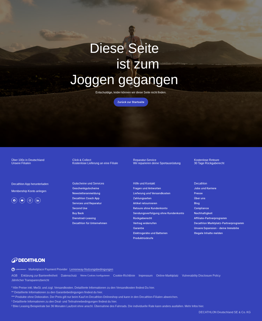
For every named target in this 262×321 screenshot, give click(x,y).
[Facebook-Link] (14, 200)
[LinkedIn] (38, 200)
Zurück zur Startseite (130, 102)
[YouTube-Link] (22, 200)
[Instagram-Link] (30, 200)
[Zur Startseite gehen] (28, 260)
